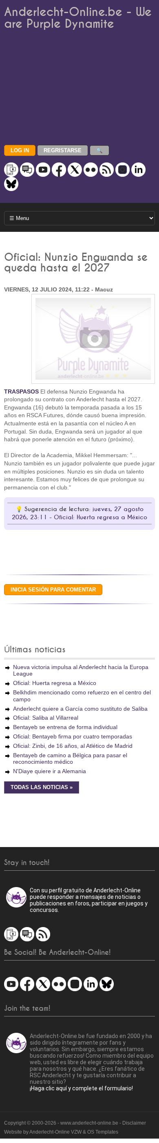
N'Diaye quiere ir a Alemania (49, 771)
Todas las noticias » (42, 787)
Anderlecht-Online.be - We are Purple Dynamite (78, 18)
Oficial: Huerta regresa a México (54, 683)
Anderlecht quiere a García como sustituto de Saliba (80, 708)
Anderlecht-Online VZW (55, 1132)
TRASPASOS (21, 391)
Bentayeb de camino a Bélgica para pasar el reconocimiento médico (70, 758)
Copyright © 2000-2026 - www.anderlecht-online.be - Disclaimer (75, 1123)
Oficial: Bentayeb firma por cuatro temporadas (72, 736)
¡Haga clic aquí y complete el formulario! (81, 1088)
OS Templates (102, 1132)
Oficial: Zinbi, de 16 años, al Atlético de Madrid (72, 746)
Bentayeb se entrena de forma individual (65, 727)
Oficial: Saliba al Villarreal (45, 717)
